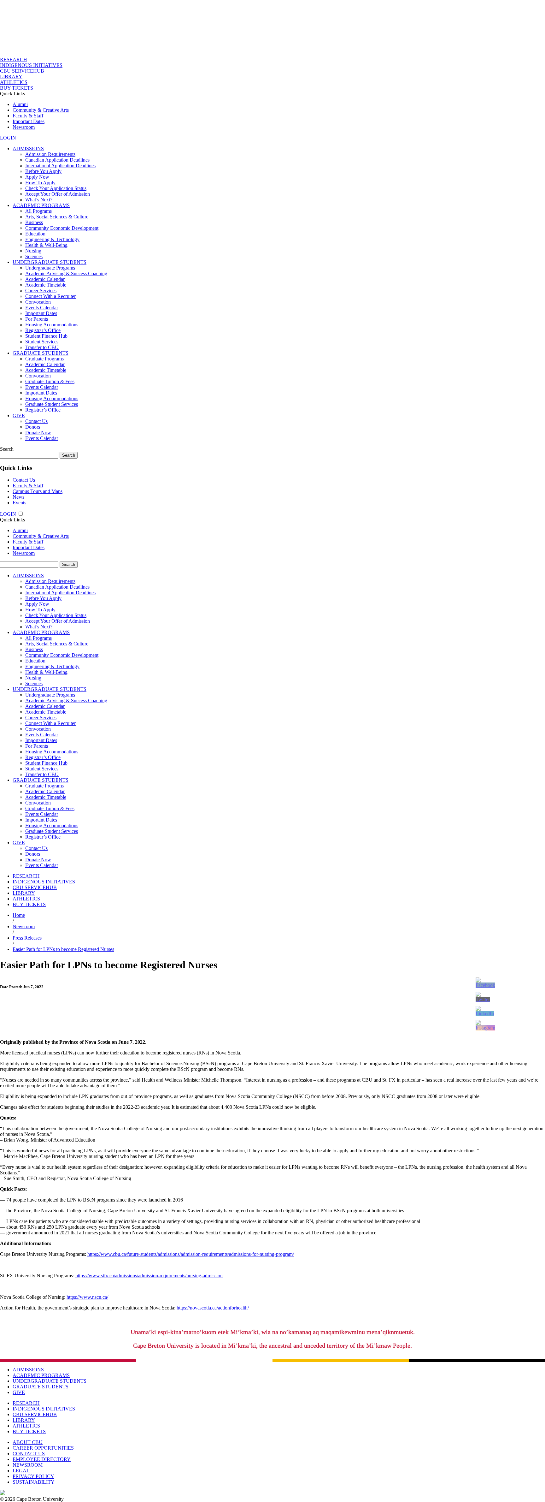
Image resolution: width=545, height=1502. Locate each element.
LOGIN (8, 137)
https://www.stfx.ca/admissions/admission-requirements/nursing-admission (149, 1275)
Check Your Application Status (55, 188)
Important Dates (28, 121)
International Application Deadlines (60, 165)
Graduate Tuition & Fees (49, 381)
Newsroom (24, 127)
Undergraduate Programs (50, 267)
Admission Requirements (50, 154)
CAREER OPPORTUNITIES (43, 1448)
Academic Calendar (45, 279)
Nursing (33, 250)
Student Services (41, 341)
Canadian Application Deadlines (57, 160)
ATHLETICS (13, 82)
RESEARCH (13, 59)
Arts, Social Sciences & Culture (56, 216)
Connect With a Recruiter (50, 296)
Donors (32, 427)
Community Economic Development (61, 228)
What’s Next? (38, 199)
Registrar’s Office (43, 330)
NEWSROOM (28, 1465)
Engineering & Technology (52, 239)
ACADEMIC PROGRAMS (41, 205)
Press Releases (27, 938)
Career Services (40, 290)
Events (19, 502)
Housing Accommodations (51, 324)
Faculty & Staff (28, 115)
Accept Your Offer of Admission (57, 194)
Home (19, 915)
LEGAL (21, 1470)
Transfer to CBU (42, 347)
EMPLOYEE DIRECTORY (42, 1459)
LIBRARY (11, 76)
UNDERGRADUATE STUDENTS (49, 262)
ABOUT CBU (28, 1442)
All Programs (38, 211)
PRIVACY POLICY (33, 1476)
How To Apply (40, 182)
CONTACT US (29, 1453)
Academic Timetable (45, 285)
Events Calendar (41, 307)
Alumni (20, 104)
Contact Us (36, 421)
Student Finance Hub (46, 336)
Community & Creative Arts (41, 110)
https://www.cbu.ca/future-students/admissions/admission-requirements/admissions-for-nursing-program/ (190, 1254)
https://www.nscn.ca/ (87, 1297)
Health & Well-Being (46, 245)
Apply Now (37, 177)
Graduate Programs (44, 358)
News (18, 497)
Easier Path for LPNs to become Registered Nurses (63, 949)
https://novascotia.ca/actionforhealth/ (213, 1307)
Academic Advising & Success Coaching (66, 273)
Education (35, 233)
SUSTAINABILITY (34, 1482)
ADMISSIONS (28, 148)
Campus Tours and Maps (37, 491)
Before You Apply (43, 171)
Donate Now (38, 432)
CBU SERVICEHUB (22, 71)
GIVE (19, 415)
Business (34, 222)
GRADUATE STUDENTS (40, 353)
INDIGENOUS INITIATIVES (31, 65)
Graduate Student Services (51, 404)
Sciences (34, 256)
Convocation (38, 302)
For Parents (36, 319)
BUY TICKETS (16, 88)
